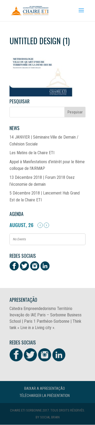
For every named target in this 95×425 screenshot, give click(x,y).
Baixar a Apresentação (44, 388)
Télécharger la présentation (45, 395)
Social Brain (50, 417)
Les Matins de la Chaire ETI (32, 152)
